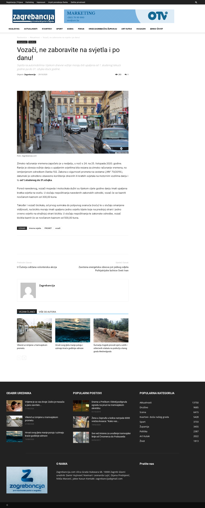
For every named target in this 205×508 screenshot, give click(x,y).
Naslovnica (22, 37)
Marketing (29, 2)
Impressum (41, 2)
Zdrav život (156, 28)
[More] (49, 81)
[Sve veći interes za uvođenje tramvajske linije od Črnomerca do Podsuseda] (81, 437)
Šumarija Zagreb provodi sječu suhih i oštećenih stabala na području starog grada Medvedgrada (110, 348)
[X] (27, 81)
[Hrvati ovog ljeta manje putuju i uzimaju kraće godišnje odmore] (72, 330)
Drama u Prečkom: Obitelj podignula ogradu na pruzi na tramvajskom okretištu (109, 405)
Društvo (32, 42)
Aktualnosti (30, 28)
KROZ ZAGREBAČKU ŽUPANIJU (103, 28)
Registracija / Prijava (14, 2)
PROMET (48, 228)
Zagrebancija (30, 74)
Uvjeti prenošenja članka (58, 2)
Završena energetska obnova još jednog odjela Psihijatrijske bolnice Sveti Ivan (103, 269)
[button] (196, 2)
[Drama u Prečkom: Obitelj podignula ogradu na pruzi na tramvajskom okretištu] (81, 405)
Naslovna (14, 28)
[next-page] (24, 358)
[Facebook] (20, 81)
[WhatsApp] (42, 81)
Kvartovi (47, 28)
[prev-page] (19, 358)
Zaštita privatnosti (78, 2)
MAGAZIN (141, 28)
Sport (59, 28)
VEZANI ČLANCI (27, 312)
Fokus (81, 28)
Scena (70, 28)
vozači (57, 228)
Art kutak (126, 28)
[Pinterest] (35, 81)
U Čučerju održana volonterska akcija (37, 267)
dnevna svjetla (35, 228)
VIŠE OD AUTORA (47, 312)
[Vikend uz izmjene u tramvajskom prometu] (34, 330)
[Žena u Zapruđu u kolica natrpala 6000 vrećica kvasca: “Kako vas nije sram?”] (81, 422)
